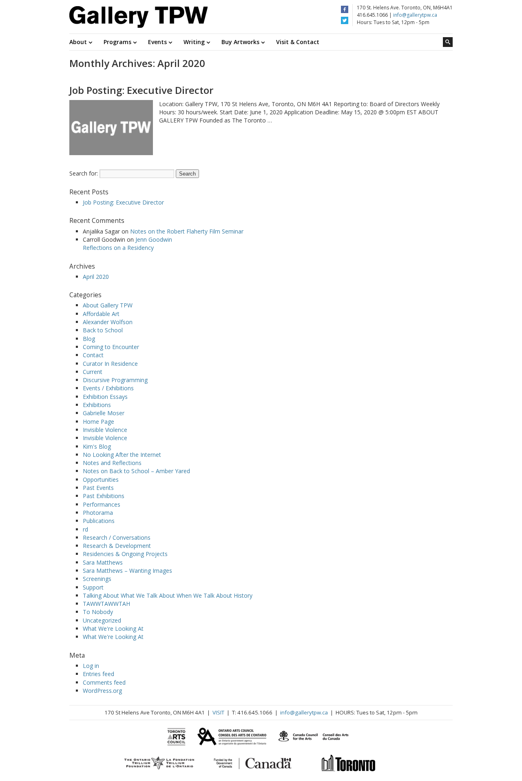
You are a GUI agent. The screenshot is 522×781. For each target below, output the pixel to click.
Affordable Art (101, 314)
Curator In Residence (110, 363)
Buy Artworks (241, 42)
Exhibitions (97, 405)
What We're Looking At (113, 628)
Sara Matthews (103, 562)
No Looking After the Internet (122, 454)
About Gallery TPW (108, 305)
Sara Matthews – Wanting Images (127, 570)
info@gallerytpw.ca (415, 14)
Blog (89, 339)
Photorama (98, 512)
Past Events (98, 488)
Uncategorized (102, 620)
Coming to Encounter (111, 347)
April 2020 (96, 276)
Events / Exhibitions (108, 388)
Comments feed (104, 682)
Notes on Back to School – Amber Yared (136, 471)
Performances (101, 504)
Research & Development (117, 546)
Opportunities (101, 479)
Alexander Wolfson (108, 322)
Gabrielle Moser (103, 413)
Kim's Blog (97, 446)
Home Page (98, 421)
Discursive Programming (115, 380)
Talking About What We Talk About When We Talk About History (167, 595)
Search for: (83, 173)
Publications (99, 521)
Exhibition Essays (105, 397)
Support (93, 587)
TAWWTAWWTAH (106, 603)
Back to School (103, 330)
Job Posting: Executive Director (141, 90)
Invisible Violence (105, 430)
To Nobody (98, 612)
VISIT (218, 712)
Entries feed (98, 674)
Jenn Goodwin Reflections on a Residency (127, 243)
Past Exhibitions (103, 496)
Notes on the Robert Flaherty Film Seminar (186, 231)
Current (92, 372)
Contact (93, 355)
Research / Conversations (116, 537)
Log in (91, 666)
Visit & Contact (297, 42)
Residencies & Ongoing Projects (125, 554)
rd (85, 529)
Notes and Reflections (112, 463)
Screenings (97, 579)
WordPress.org (102, 690)
